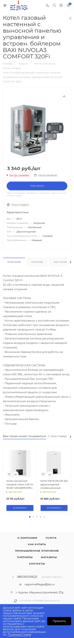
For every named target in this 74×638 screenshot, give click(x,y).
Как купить (61, 262)
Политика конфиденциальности (40, 601)
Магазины (49, 557)
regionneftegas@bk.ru (40, 584)
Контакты (37, 563)
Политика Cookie (19, 634)
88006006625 (27, 576)
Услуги (51, 537)
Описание (14, 262)
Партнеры (25, 557)
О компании (27, 537)
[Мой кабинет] (61, 5)
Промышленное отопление (37, 550)
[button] (30, 517)
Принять (59, 621)
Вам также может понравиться (24, 436)
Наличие (37, 262)
